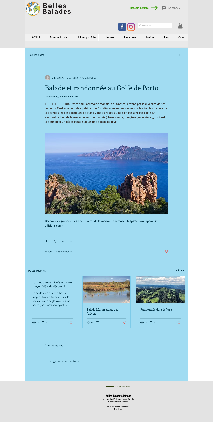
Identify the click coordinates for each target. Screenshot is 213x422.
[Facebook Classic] (122, 27)
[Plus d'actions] (166, 78)
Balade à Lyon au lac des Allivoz (102, 311)
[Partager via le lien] (71, 241)
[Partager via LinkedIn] (62, 241)
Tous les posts (36, 55)
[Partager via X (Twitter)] (54, 241)
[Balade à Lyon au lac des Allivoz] (107, 289)
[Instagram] (131, 27)
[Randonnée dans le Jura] (160, 289)
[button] (180, 25)
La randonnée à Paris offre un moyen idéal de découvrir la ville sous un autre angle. (52, 284)
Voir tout (180, 270)
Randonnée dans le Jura (156, 309)
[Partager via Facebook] (46, 241)
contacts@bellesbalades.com (118, 402)
